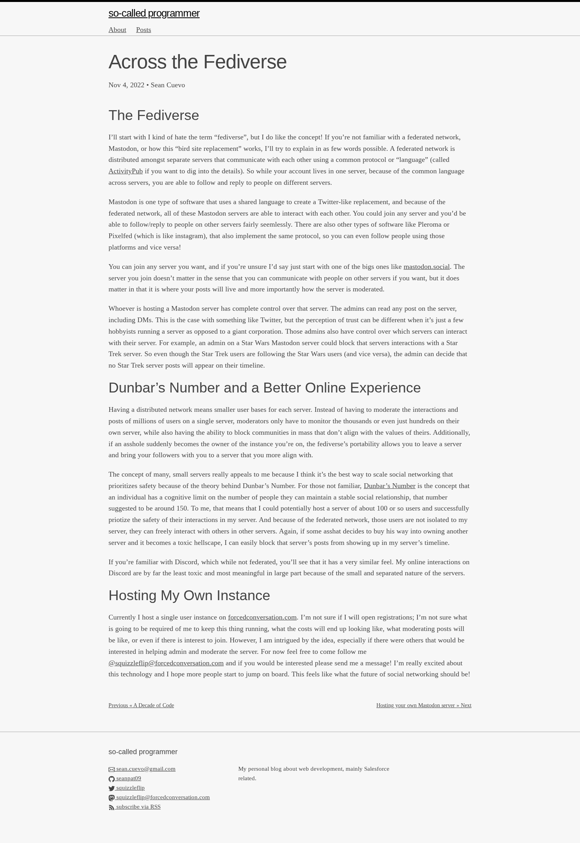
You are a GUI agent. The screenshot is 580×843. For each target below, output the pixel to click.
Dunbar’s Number (389, 486)
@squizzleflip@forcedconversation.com (166, 663)
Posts (143, 30)
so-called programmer (154, 13)
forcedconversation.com (262, 617)
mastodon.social (427, 266)
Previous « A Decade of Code (141, 705)
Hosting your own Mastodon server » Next (423, 705)
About (117, 30)
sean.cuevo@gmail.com (146, 769)
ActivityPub (126, 171)
